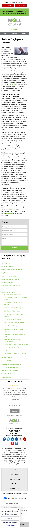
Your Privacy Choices (13, 498)
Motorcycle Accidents (8, 289)
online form (9, 213)
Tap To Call (8, 5)
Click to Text (21, 5)
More (24, 33)
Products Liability (6, 361)
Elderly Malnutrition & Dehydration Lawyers (13, 315)
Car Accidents (5, 263)
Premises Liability (6, 357)
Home (5, 33)
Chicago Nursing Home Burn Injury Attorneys (14, 303)
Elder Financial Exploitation (12, 311)
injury (14, 209)
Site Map (14, 484)
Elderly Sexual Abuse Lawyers (12, 319)
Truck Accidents (6, 374)
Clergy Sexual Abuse (7, 266)
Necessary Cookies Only (10, 522)
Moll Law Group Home (14, 22)
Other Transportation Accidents (11, 364)
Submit (14, 248)
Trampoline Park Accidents (9, 370)
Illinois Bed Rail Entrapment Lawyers (14, 326)
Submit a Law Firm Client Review (14, 415)
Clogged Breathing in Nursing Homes (14, 307)
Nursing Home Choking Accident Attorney (16, 344)
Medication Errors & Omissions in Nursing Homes (13, 340)
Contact (14, 33)
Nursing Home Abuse (8, 292)
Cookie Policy (22, 498)
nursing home (13, 84)
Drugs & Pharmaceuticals (9, 276)
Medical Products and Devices (10, 285)
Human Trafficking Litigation (10, 279)
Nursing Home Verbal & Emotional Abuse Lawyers (15, 349)
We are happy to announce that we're (15, 12)
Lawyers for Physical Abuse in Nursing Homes (15, 335)
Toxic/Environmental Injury (9, 367)
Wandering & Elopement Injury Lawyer (15, 353)
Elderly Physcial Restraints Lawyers (14, 322)
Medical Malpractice (7, 282)
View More (14, 411)
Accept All (10, 518)
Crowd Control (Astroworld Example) (12, 269)
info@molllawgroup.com (15, 435)
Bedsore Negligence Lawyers (12, 294)
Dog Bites (4, 273)
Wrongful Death (6, 377)
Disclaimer (14, 474)
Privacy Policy (14, 479)
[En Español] (14, 29)
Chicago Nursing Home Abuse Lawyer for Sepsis (16, 298)
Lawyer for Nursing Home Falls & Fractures (13, 330)
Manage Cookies (15, 500)
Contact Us (6, 222)
